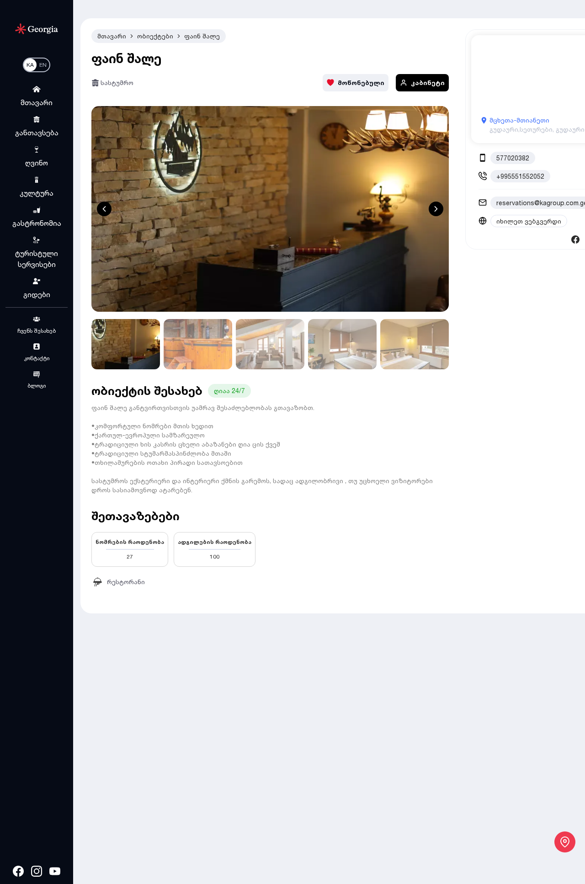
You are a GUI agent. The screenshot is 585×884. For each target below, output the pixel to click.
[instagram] (36, 871)
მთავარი (111, 36)
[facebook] (18, 871)
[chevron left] (104, 209)
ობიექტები (155, 36)
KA (30, 64)
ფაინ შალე (202, 36)
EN (43, 64)
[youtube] (54, 871)
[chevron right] (436, 209)
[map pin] (564, 841)
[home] (36, 29)
